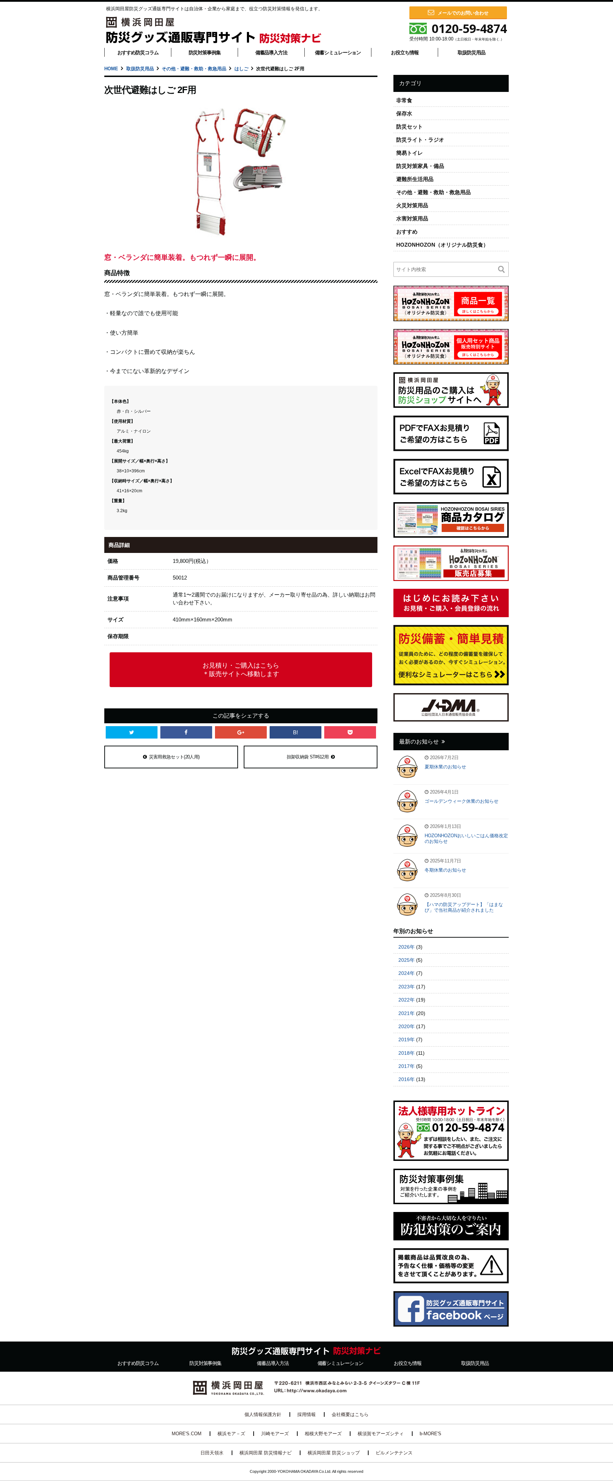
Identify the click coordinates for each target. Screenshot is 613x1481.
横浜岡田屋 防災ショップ (334, 1452)
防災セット (409, 127)
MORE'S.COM (186, 1433)
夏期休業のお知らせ (445, 766)
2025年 (406, 960)
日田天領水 (211, 1452)
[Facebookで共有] (186, 732)
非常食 (404, 100)
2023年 (406, 986)
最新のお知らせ (419, 742)
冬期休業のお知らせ (445, 870)
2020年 (406, 1026)
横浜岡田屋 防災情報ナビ (265, 1452)
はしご (241, 68)
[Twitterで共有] (132, 732)
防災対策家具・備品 (420, 166)
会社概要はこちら (350, 1414)
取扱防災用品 (471, 52)
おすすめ (407, 232)
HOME (111, 68)
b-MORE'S (430, 1433)
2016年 (406, 1079)
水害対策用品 (412, 218)
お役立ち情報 (404, 52)
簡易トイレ (409, 153)
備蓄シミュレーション (338, 52)
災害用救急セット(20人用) (174, 756)
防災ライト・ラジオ (420, 140)
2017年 (406, 1066)
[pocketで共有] (350, 732)
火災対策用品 (412, 205)
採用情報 (306, 1414)
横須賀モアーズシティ (381, 1433)
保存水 (404, 113)
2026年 (406, 947)
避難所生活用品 (414, 179)
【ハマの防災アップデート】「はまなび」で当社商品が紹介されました (464, 907)
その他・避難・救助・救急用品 (194, 68)
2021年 (406, 1013)
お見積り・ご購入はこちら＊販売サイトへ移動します (241, 670)
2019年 (406, 1039)
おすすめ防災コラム (138, 52)
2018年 (406, 1053)
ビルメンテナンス (394, 1452)
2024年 (406, 973)
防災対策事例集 (205, 52)
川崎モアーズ (275, 1433)
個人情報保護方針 (262, 1414)
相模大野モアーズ (323, 1433)
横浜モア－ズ (231, 1433)
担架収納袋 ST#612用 (308, 756)
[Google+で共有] (241, 732)
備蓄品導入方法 (271, 52)
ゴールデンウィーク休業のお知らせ (461, 801)
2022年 (406, 1000)
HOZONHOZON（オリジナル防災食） (442, 245)
